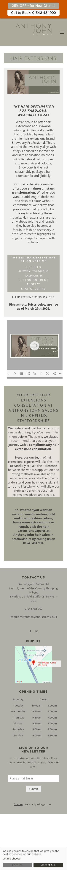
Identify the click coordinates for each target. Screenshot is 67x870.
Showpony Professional (28, 143)
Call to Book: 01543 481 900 (33, 13)
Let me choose (11, 858)
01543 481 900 (33, 608)
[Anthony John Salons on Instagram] (36, 631)
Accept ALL (48, 864)
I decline (17, 864)
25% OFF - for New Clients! (33, 6)
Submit (33, 789)
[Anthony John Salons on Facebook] (30, 631)
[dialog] (33, 859)
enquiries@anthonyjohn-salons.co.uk (33, 617)
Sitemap (18, 804)
